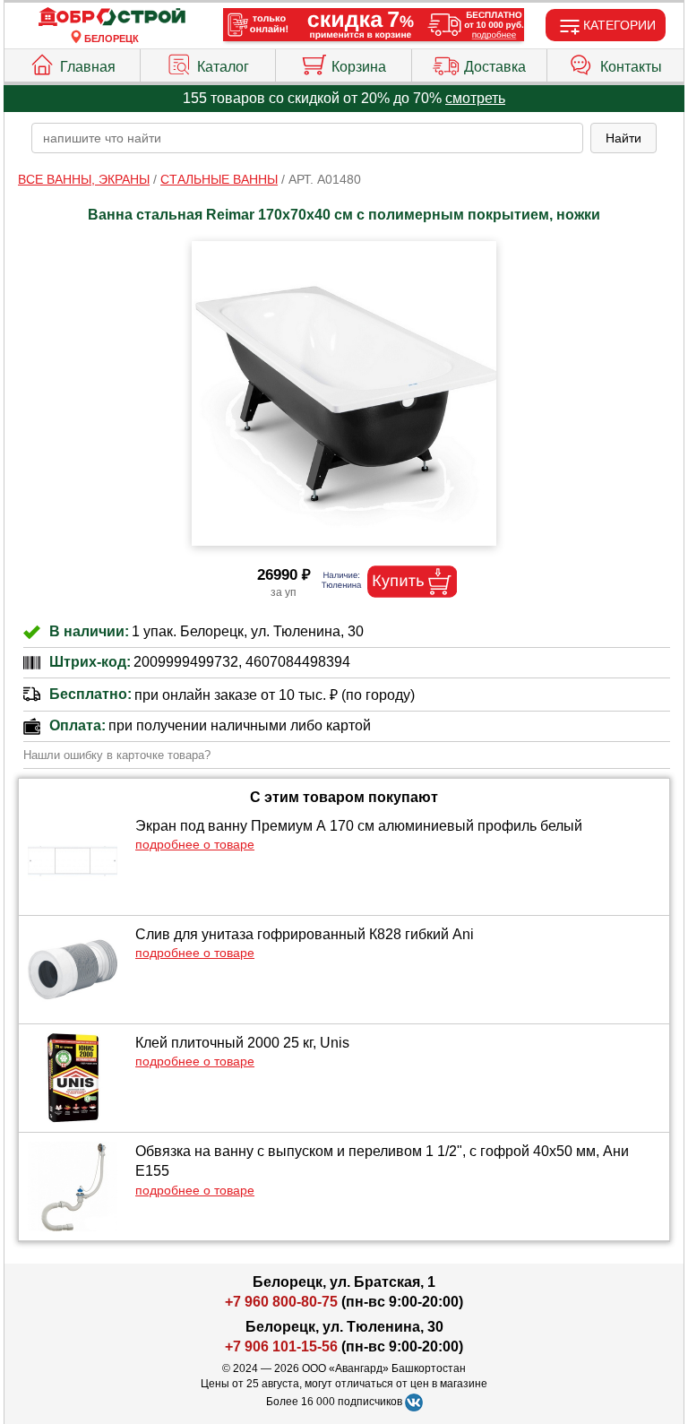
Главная (88, 66)
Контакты (631, 66)
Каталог (223, 66)
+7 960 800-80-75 (281, 1301)
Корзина (358, 66)
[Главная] (112, 17)
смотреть (475, 98)
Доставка (495, 66)
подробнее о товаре (194, 844)
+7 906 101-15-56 (281, 1346)
